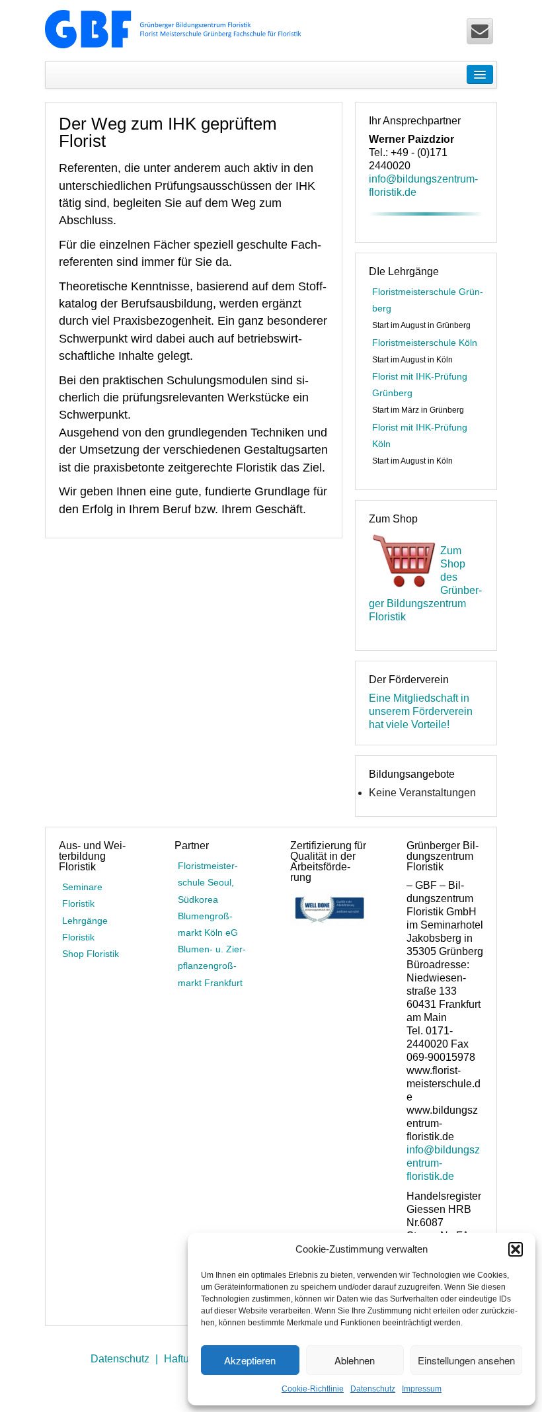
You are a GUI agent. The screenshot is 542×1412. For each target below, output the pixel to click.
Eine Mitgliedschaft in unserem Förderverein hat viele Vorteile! (421, 711)
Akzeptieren (250, 1360)
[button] (515, 1249)
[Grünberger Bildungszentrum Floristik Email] (480, 31)
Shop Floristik (90, 953)
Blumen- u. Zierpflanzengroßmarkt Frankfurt (212, 965)
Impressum (422, 1388)
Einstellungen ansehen (466, 1360)
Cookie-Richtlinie (313, 1388)
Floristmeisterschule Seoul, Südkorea (208, 882)
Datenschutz (372, 1388)
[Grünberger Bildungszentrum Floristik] (174, 28)
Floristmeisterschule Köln (424, 342)
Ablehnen (354, 1360)
